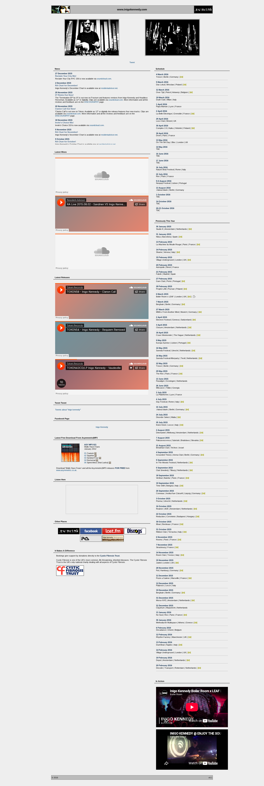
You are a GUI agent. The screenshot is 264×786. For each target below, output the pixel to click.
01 (85, 449)
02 (85, 451)
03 (85, 453)
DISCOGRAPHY (91, 104)
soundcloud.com (104, 80)
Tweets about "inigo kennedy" (68, 411)
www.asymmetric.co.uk (66, 466)
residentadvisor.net (109, 90)
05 (85, 458)
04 (85, 456)
